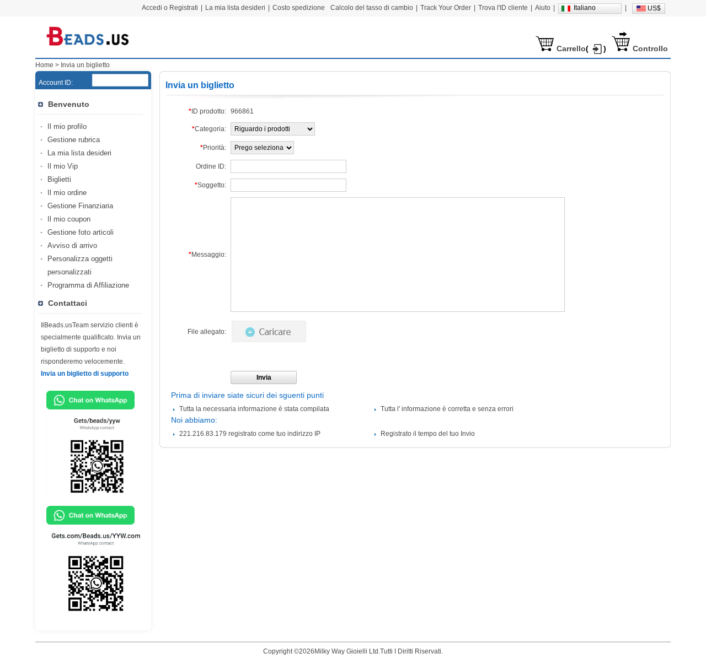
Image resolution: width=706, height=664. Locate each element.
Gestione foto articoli (80, 232)
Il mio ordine (67, 192)
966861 (242, 111)
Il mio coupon (68, 219)
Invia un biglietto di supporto (85, 373)
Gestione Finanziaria (80, 206)
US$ (654, 8)
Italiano (585, 8)
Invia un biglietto (85, 65)
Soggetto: (210, 185)
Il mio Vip (62, 166)
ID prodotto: (207, 111)
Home (44, 65)
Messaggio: (207, 254)
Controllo (650, 48)
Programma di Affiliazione (88, 285)
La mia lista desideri (79, 153)
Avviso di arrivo (72, 245)
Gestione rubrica (73, 140)
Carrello (571, 48)
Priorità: (213, 148)
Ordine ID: (211, 166)
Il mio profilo (67, 126)
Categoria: (209, 129)
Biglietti (59, 179)
